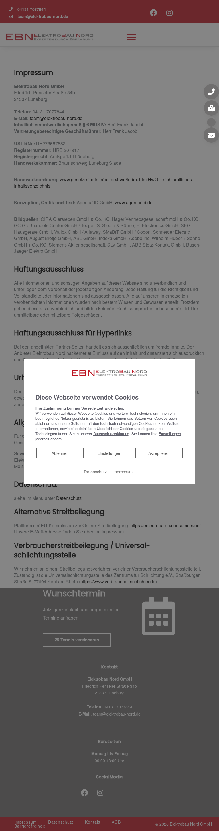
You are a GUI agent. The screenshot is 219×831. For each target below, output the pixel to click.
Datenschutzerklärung (111, 433)
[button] (211, 91)
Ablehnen (60, 453)
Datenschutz (95, 471)
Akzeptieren (159, 453)
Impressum (122, 471)
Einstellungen (109, 453)
